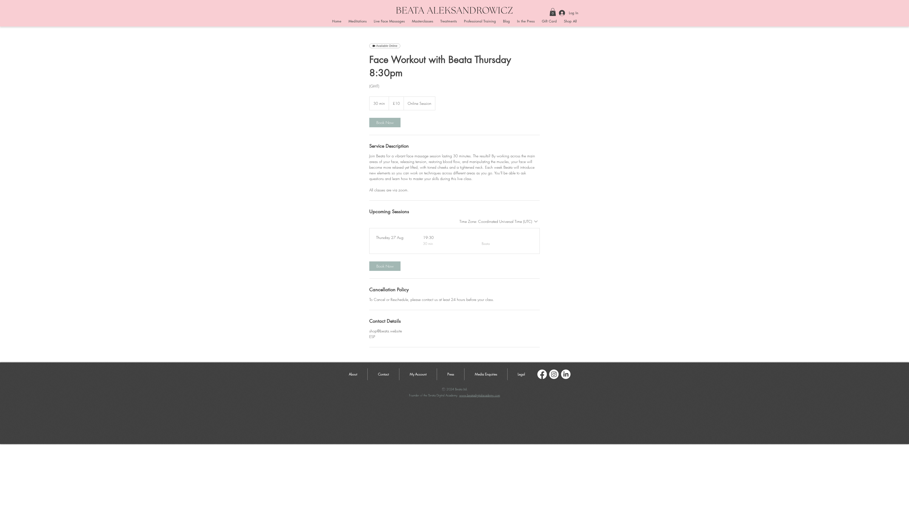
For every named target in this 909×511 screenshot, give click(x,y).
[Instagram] (554, 374)
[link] (385, 122)
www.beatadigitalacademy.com (479, 395)
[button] (552, 12)
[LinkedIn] (565, 374)
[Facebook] (542, 374)
